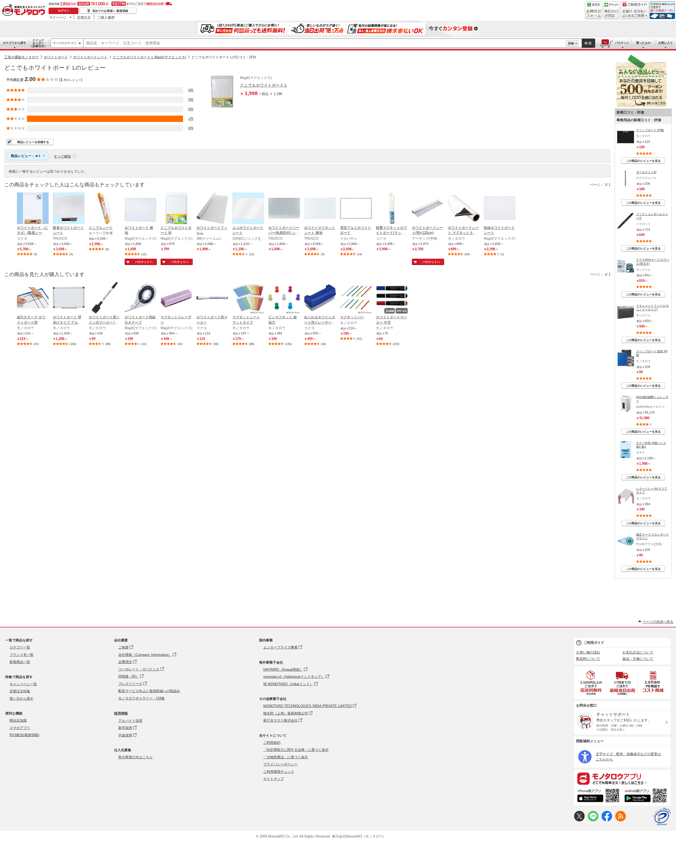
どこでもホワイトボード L (263, 85)
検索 (588, 43)
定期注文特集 (20, 691)
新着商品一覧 (20, 662)
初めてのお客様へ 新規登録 (110, 10)
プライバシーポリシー (280, 764)
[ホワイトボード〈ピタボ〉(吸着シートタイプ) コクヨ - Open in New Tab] (33, 208)
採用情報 (121, 713)
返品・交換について (637, 659)
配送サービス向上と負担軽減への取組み (149, 691)
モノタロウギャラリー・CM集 (141, 698)
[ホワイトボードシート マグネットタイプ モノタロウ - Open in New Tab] (464, 208)
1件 (191, 119)
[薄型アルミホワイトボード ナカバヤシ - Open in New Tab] (356, 208)
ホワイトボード (56, 57)
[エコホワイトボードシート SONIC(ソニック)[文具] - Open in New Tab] (248, 208)
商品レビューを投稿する (33, 142)
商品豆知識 (18, 720)
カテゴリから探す (14, 42)
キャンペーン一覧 (23, 684)
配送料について (588, 659)
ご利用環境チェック (278, 772)
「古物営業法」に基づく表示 (285, 757)
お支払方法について (637, 652)
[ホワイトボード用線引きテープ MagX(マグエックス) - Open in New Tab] (140, 298)
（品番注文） (38, 43)
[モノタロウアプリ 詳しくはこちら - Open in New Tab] (622, 778)
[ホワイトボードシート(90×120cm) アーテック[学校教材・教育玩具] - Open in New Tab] (428, 208)
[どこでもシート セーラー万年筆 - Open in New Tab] (104, 208)
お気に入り (665, 42)
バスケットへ (144, 261)
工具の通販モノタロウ (21, 57)
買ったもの (643, 42)
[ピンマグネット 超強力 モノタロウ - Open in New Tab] (284, 298)
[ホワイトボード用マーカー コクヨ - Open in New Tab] (212, 298)
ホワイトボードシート (90, 57)
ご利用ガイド (594, 643)
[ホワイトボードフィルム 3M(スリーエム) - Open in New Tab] (212, 208)
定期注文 (84, 17)
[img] (25, 10)
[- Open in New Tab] (591, 683)
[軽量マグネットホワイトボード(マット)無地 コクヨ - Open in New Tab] (392, 208)
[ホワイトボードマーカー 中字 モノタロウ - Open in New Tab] (392, 298)
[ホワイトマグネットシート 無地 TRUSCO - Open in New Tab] (320, 208)
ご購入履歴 (106, 17)
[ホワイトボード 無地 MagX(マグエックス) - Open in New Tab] (140, 208)
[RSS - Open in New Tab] (620, 820)
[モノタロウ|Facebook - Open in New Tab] (607, 820)
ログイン (63, 10)
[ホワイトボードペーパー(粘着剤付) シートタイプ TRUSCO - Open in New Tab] (284, 208)
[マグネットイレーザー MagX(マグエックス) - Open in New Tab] (176, 298)
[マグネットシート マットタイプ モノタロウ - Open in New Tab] (248, 298)
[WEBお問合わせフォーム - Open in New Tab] (593, 10)
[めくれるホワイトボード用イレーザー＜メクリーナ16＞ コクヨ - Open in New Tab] (320, 298)
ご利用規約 (271, 743)
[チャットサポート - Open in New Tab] (611, 10)
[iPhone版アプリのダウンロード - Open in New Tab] (598, 796)
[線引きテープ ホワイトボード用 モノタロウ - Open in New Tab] (33, 298)
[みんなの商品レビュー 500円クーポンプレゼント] (641, 106)
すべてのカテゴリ (64, 43)
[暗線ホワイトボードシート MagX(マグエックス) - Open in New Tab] (499, 208)
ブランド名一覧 (22, 655)
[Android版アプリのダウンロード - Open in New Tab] (646, 796)
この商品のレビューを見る (643, 160)
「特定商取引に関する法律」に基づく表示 (295, 750)
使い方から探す (22, 699)
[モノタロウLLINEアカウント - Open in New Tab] (593, 820)
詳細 (571, 43)
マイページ (57, 17)
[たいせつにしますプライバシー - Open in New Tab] (662, 817)
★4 (25, 156)
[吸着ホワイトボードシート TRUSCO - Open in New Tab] (68, 208)
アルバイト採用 (130, 721)
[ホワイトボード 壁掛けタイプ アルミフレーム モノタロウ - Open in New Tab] (68, 298)
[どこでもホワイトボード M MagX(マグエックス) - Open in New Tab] (176, 208)
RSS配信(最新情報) (24, 735)
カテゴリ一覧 (20, 647)
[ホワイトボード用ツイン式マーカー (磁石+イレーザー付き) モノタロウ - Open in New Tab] (104, 298)
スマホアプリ (20, 728)
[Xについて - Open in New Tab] (579, 820)
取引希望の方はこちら (135, 757)
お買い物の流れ (588, 652)
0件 (191, 90)
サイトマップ (273, 779)
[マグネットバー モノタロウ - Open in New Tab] (356, 298)
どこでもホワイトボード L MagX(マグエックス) (149, 57)
